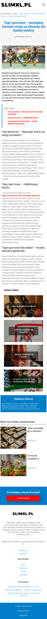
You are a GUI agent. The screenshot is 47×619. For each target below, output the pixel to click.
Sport (15, 14)
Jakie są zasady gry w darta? (23, 306)
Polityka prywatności (23, 606)
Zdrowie (23, 575)
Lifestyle (23, 568)
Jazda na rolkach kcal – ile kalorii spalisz (23, 594)
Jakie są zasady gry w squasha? (23, 331)
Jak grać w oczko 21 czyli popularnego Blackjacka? (23, 380)
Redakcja (23, 550)
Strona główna (6, 14)
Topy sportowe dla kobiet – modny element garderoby (22, 122)
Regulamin (23, 615)
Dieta (23, 565)
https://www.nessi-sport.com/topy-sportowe (21, 196)
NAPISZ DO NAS (23, 498)
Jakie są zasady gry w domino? (35, 429)
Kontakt (23, 554)
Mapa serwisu (23, 611)
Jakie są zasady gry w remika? (23, 355)
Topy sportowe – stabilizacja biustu (23, 118)
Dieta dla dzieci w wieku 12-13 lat (23, 587)
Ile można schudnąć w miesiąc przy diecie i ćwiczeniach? (34, 457)
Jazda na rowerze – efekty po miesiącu (23, 590)
